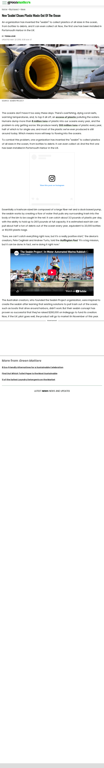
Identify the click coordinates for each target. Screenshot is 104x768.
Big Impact (14, 9)
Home (4, 9)
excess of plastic (66, 117)
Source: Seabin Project (13, 101)
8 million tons (40, 121)
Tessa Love (10, 36)
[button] (5, 3)
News (23, 9)
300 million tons (68, 125)
